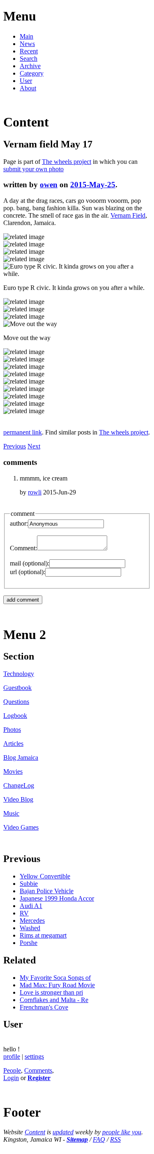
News (27, 43)
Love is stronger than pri (51, 992)
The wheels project (66, 161)
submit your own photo (33, 169)
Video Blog (18, 799)
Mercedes (32, 920)
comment (22, 513)
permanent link (22, 432)
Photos (12, 729)
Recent (29, 51)
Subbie (29, 883)
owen (48, 184)
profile (11, 1056)
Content (35, 1132)
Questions (16, 701)
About (28, 88)
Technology (18, 673)
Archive (30, 65)
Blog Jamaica (20, 757)
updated (63, 1132)
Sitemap (77, 1139)
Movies (13, 771)
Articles (13, 743)
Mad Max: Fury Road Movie (57, 985)
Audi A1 (31, 905)
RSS (115, 1139)
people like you (121, 1132)
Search (28, 58)
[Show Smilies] (111, 548)
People (12, 1070)
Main (26, 36)
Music (11, 813)
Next (34, 446)
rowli (34, 492)
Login (11, 1077)
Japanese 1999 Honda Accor (57, 898)
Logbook (15, 715)
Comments (38, 1070)
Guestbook (17, 687)
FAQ (99, 1139)
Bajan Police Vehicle (47, 890)
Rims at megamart (43, 935)
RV (24, 913)
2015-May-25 (92, 184)
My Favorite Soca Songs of (55, 977)
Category (32, 73)
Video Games (21, 827)
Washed (30, 927)
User (26, 80)
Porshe (28, 942)
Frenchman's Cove (44, 1007)
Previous (14, 446)
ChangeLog (18, 785)
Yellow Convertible (45, 876)
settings (34, 1056)
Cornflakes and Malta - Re (54, 999)
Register (39, 1077)
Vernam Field (127, 215)
